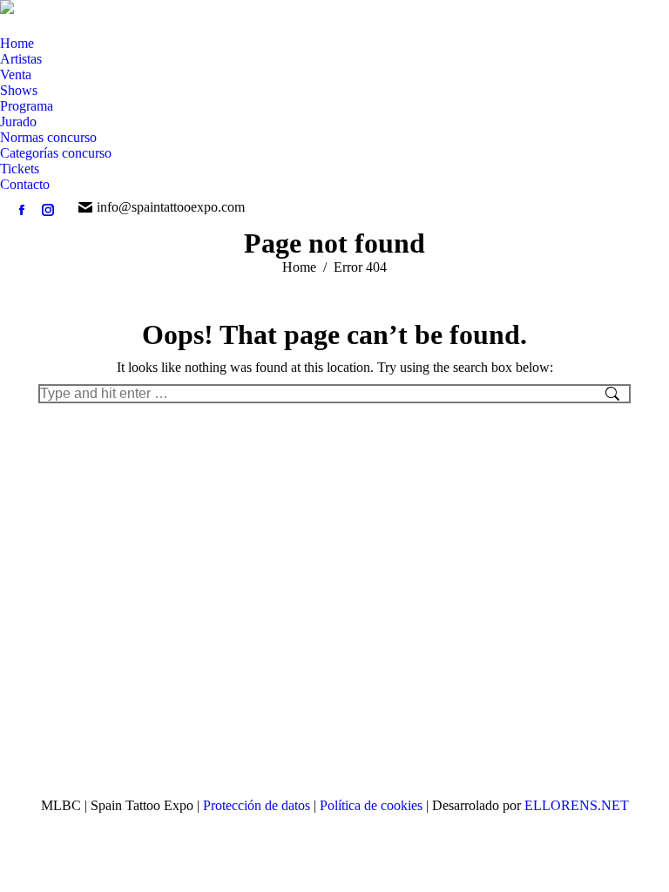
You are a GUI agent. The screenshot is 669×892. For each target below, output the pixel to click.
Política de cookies (373, 805)
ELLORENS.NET (576, 805)
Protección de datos (258, 805)
